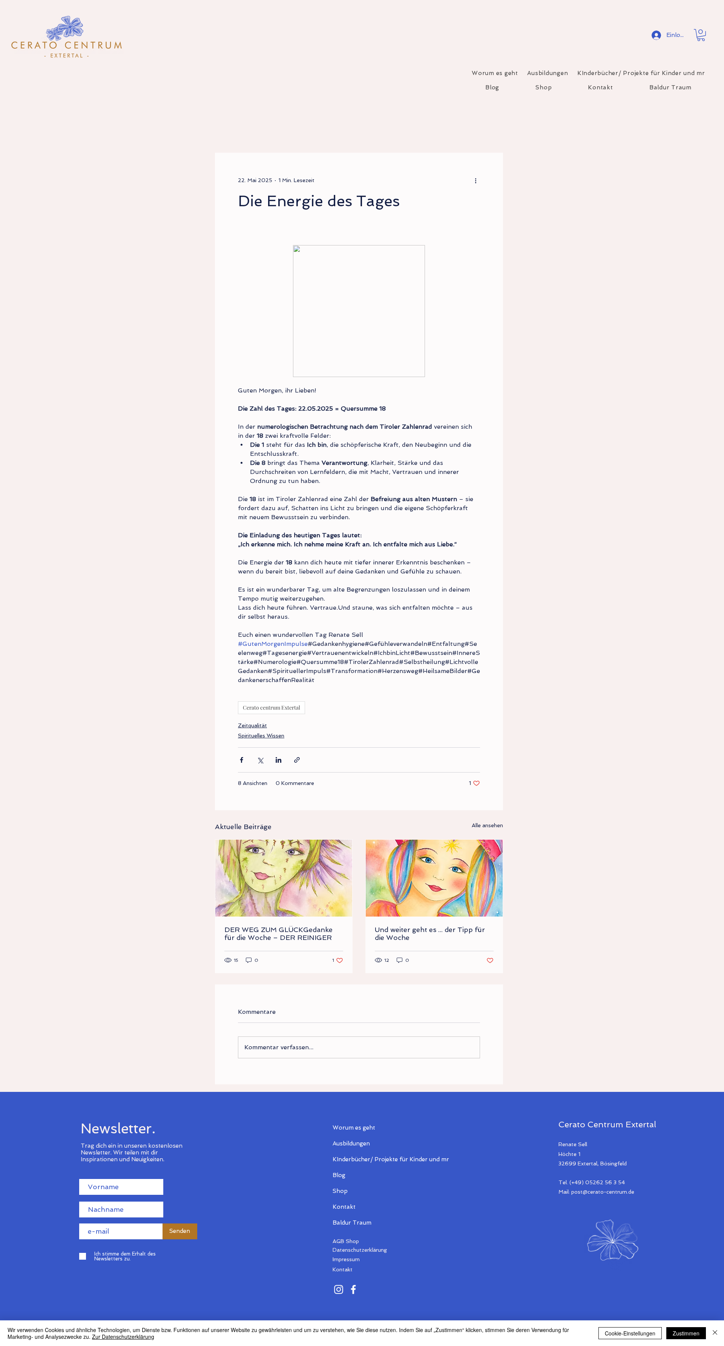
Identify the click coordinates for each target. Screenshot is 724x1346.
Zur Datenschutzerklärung (123, 1336)
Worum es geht (354, 1127)
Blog (339, 1175)
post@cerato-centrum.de (602, 1192)
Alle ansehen (487, 825)
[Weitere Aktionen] (475, 180)
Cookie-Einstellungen (630, 1333)
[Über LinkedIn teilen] (278, 759)
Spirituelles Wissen (261, 736)
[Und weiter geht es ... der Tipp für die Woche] (434, 878)
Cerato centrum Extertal (271, 707)
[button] (701, 35)
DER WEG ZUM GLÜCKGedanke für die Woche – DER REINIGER (278, 933)
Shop (340, 1191)
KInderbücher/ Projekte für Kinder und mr (359, 1159)
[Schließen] (714, 1333)
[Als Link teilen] (297, 759)
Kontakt (344, 1206)
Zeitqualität (252, 725)
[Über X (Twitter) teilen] (260, 759)
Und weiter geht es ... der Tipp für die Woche (430, 933)
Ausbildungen (351, 1143)
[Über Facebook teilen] (241, 759)
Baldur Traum (352, 1222)
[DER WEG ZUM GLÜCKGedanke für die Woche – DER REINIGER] (283, 878)
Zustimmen (686, 1333)
